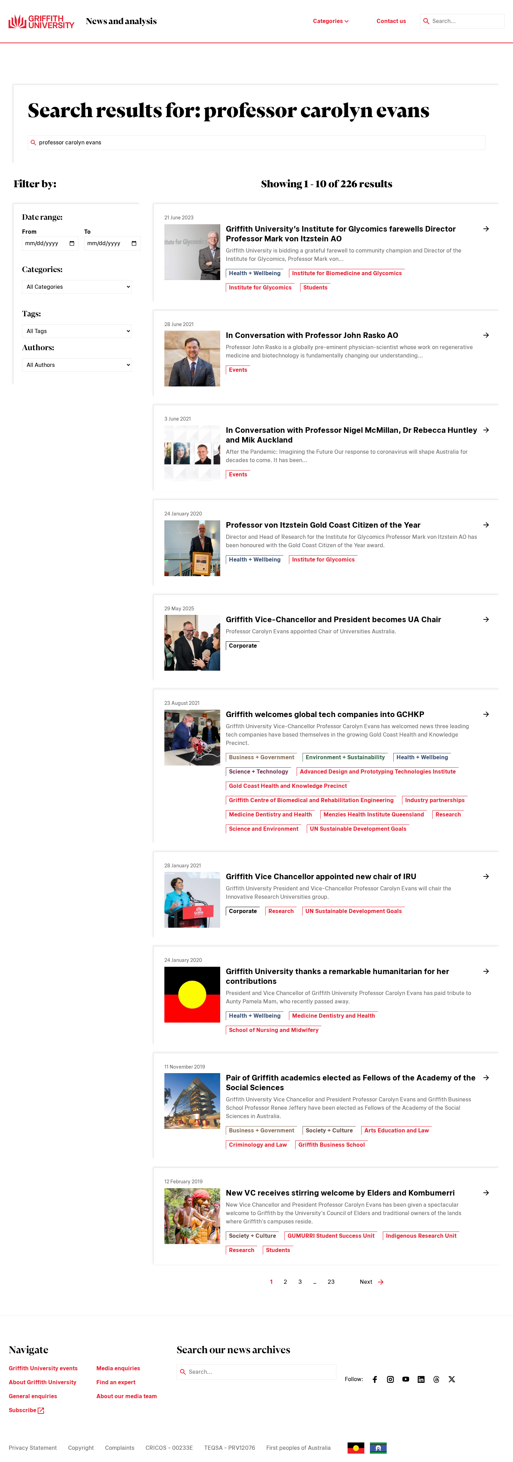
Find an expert (115, 1382)
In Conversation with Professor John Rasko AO (312, 335)
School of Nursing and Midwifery (274, 1030)
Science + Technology (258, 771)
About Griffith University (42, 1382)
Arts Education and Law (396, 1130)
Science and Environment (263, 829)
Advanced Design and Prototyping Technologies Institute (378, 771)
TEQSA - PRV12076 (229, 1448)
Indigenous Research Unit (421, 1236)
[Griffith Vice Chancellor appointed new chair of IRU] (192, 900)
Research (448, 814)
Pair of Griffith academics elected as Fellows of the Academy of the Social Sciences (351, 1082)
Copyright (81, 1448)
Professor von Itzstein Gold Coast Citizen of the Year (323, 524)
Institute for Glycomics (260, 287)
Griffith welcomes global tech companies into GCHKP (325, 714)
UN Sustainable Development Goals (358, 829)
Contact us (391, 21)
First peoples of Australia (298, 1448)
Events (238, 370)
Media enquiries (118, 1368)
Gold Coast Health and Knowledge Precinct (288, 786)
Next (366, 1282)
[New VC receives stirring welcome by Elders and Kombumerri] (192, 1216)
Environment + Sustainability (345, 757)
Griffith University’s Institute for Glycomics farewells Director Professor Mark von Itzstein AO (341, 233)
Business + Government (261, 757)
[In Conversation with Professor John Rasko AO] (192, 358)
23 (331, 1282)
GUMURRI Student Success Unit (331, 1236)
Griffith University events (43, 1368)
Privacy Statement (33, 1448)
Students (315, 287)
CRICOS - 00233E (169, 1448)
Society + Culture (329, 1130)
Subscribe (23, 1410)
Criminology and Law (258, 1144)
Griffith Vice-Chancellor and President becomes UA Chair (333, 619)
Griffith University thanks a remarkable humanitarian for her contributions (337, 976)
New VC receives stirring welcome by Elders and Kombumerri (340, 1192)
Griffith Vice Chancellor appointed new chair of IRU (321, 876)
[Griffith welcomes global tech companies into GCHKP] (192, 738)
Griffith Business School (331, 1144)
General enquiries (33, 1396)
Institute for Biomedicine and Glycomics (347, 273)
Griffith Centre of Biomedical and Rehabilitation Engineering (311, 800)
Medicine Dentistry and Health (270, 814)
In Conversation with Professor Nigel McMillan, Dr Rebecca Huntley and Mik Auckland (351, 434)
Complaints (119, 1448)
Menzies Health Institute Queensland (374, 814)
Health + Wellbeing (255, 273)
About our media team (126, 1396)
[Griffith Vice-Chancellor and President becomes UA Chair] (192, 643)
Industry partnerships (435, 800)
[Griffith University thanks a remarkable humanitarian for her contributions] (192, 995)
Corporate (243, 645)
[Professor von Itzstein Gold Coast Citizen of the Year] (192, 548)
